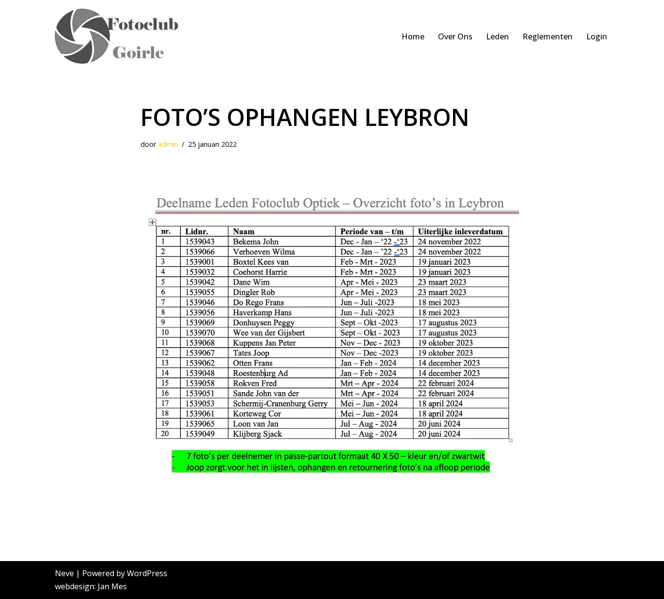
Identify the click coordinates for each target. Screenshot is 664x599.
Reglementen (548, 36)
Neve (64, 573)
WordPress (147, 573)
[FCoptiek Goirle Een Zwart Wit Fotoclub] (122, 36)
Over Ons (455, 36)
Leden (497, 36)
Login (596, 36)
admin (168, 144)
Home (413, 36)
